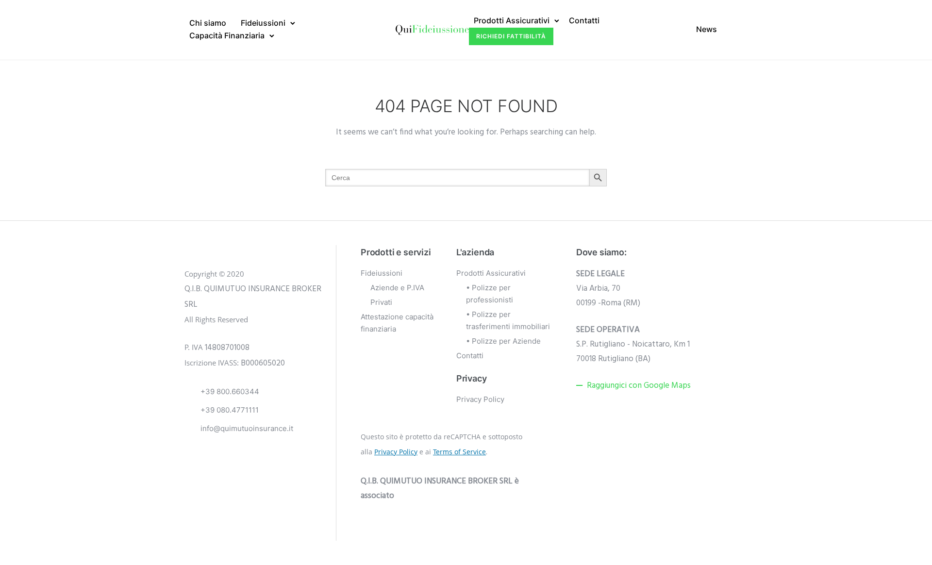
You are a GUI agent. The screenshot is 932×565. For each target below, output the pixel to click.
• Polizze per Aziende (503, 341)
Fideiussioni (263, 23)
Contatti (584, 20)
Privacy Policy (480, 399)
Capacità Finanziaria (227, 35)
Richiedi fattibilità (511, 36)
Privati (381, 302)
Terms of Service (459, 451)
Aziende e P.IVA (397, 287)
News (706, 29)
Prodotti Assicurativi (511, 20)
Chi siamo (207, 23)
